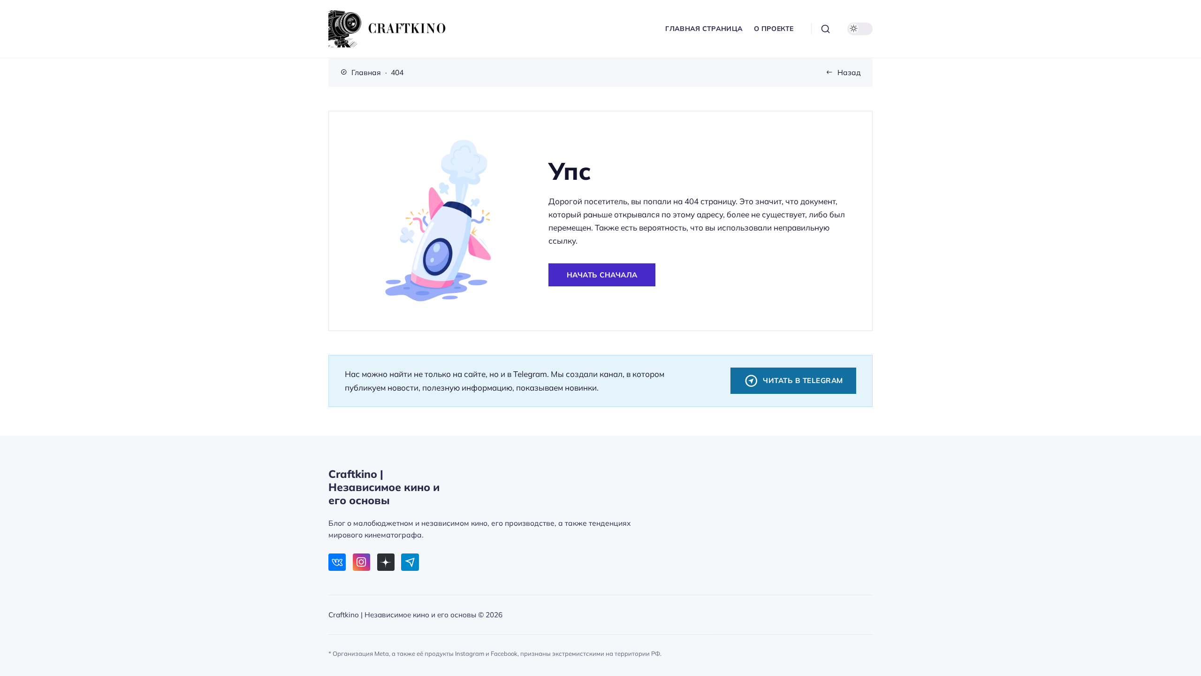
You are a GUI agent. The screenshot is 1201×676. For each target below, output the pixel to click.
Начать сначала (602, 274)
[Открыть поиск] (825, 29)
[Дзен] (386, 562)
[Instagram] (361, 562)
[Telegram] (409, 562)
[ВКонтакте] (337, 562)
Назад (849, 72)
